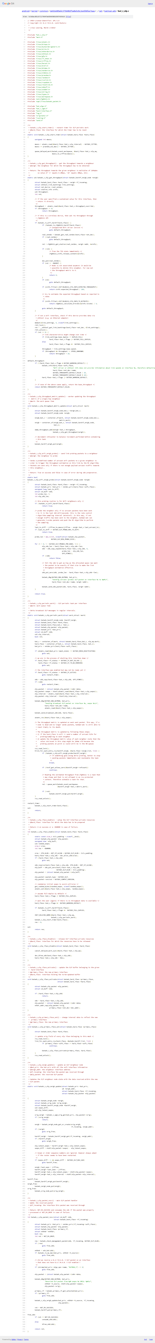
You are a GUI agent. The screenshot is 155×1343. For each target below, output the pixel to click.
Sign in (150, 3)
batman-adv (110, 11)
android (26, 11)
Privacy (19, 1339)
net (100, 11)
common (43, 11)
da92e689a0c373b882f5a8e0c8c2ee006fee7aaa (72, 11)
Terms (26, 1339)
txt (145, 1339)
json (151, 1339)
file (68, 17)
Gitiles (13, 1339)
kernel (34, 11)
